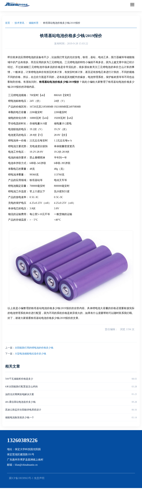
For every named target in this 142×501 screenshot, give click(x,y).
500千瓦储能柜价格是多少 (19, 378)
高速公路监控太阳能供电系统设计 (23, 409)
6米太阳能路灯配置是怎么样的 (21, 386)
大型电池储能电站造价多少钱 (30, 353)
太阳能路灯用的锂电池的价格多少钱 (34, 347)
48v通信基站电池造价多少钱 (20, 402)
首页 (7, 22)
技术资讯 (19, 22)
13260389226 (22, 440)
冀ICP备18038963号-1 (21, 478)
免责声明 (39, 478)
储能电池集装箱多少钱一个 (19, 417)
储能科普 (33, 22)
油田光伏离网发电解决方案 (19, 394)
